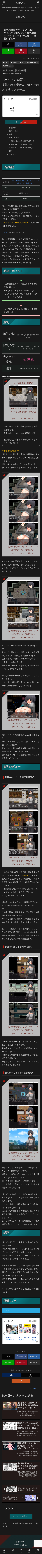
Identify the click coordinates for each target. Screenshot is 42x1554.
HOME (8, 1337)
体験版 (4, 232)
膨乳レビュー (8, 66)
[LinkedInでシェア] (21, 970)
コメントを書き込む (21, 1516)
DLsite (33, 98)
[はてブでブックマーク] (25, 964)
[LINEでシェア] (35, 964)
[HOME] (12, 1330)
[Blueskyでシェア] (25, 958)
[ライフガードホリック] (25, 1330)
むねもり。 (21, 3)
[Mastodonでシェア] (16, 958)
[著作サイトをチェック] (11, 1375)
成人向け (15, 62)
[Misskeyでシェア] (35, 958)
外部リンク (13, 154)
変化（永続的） (9, 70)
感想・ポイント (15, 131)
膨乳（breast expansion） (30, 62)
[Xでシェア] (7, 958)
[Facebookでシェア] (7, 964)
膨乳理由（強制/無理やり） (12, 73)
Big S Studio (23, 1340)
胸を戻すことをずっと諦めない (22, 148)
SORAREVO (10, 1340)
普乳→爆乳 (21, 70)
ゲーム (6, 62)
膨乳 (10, 134)
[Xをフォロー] (30, 1375)
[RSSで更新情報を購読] (21, 1381)
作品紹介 (12, 128)
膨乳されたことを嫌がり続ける (22, 141)
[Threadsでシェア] (16, 964)
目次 (18, 122)
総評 (10, 151)
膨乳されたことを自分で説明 (21, 144)
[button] (34, 51)
